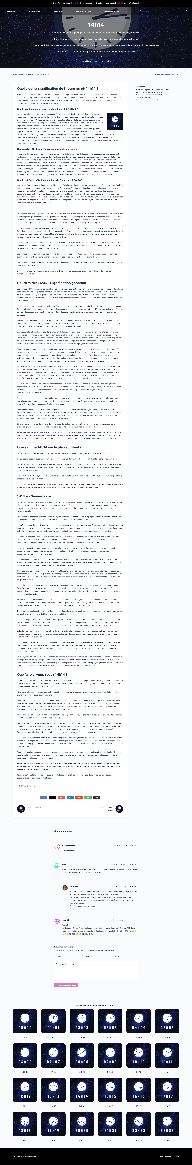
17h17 (167, 1106)
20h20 (82, 1140)
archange (96, 120)
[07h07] (53, 1055)
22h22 (139, 1140)
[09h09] (110, 1055)
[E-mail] (96, 797)
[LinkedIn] (70, 797)
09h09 (110, 1072)
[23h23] (167, 1124)
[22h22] (138, 1124)
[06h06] (25, 1055)
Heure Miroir (11, 11)
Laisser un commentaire (66, 985)
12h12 (25, 1106)
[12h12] (25, 1090)
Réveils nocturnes (111, 11)
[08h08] (82, 1055)
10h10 (138, 1072)
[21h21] (110, 1124)
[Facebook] (43, 797)
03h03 (110, 1037)
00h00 (25, 1037)
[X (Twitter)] (52, 797)
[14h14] (82, 1090)
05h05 (167, 1037)
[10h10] (138, 1055)
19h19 (120, 3)
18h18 (76, 3)
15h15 (110, 1106)
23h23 (167, 1140)
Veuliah (85, 120)
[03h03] (110, 1021)
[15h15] (110, 1090)
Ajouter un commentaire (66, 964)
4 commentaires (96, 56)
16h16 (138, 1106)
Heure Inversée (34, 11)
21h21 (110, 1140)
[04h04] (138, 1021)
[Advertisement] (156, 123)
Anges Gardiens (27, 228)
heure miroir (56, 94)
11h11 (167, 1072)
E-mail (88, 956)
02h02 (82, 1037)
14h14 (82, 1106)
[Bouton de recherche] (186, 11)
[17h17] (167, 1090)
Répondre (133, 845)
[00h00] (25, 1021)
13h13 (53, 1106)
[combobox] (161, 11)
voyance (72, 154)
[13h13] (53, 1090)
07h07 (53, 1072)
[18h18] (25, 1124)
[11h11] (167, 1055)
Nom (58, 956)
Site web (116, 956)
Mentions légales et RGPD (169, 1156)
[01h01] (53, 1021)
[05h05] (167, 1021)
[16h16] (138, 1090)
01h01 (53, 1037)
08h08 (82, 1072)
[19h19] (53, 1124)
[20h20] (82, 1124)
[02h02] (82, 1021)
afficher (32, 786)
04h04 (139, 1037)
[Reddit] (79, 797)
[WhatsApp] (88, 797)
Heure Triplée (58, 11)
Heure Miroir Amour (83, 11)
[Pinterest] (61, 797)
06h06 (25, 1072)
